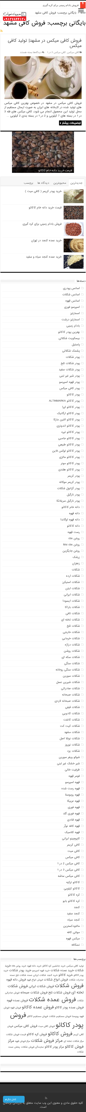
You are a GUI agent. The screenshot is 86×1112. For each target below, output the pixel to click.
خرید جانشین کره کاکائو (53, 966)
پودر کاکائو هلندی (69, 469)
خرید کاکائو (66, 975)
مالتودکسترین (71, 926)
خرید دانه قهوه (34, 966)
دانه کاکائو (73, 526)
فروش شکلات (69, 986)
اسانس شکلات (71, 294)
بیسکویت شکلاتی (69, 338)
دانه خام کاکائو (71, 507)
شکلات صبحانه (71, 694)
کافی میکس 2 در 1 (68, 863)
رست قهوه (74, 532)
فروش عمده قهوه (17, 1000)
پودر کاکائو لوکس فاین (66, 451)
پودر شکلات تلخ (70, 363)
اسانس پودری (71, 288)
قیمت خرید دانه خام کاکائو (55, 170)
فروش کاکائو (60, 1034)
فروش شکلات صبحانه (33, 992)
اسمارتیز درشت (71, 319)
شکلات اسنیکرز (71, 582)
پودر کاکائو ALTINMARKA (64, 401)
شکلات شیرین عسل (68, 682)
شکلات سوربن (71, 676)
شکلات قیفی (72, 707)
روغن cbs (74, 538)
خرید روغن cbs (19, 966)
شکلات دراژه (72, 644)
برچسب (28, 183)
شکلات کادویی (71, 713)
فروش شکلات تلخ (59, 992)
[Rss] (46, 1098)
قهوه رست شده (70, 788)
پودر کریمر (74, 476)
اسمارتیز (75, 313)
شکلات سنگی (72, 663)
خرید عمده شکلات (62, 970)
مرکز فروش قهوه (22, 1041)
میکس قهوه (73, 938)
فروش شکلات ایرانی (41, 986)
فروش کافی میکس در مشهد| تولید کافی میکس (45, 43)
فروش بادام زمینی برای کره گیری (61, 5)
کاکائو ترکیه (73, 882)
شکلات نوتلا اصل (70, 738)
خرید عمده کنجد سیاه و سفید (44, 257)
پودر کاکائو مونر (70, 463)
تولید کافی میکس (75, 966)
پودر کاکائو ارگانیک (68, 413)
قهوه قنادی (73, 820)
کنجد (77, 907)
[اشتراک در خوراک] (1, 31)
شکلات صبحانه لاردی (67, 701)
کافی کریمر (73, 845)
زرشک (76, 557)
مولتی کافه (73, 932)
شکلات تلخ (73, 626)
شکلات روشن (72, 651)
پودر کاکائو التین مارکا (66, 419)
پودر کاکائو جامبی (69, 438)
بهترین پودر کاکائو (69, 332)
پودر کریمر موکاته (69, 482)
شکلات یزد (73, 751)
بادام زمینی (73, 326)
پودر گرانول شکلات (68, 488)
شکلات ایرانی (72, 594)
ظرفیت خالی (72, 769)
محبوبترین (59, 183)
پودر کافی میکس (69, 388)
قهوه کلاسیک (72, 832)
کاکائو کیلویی (72, 888)
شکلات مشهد (72, 732)
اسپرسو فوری (72, 307)
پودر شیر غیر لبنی (69, 376)
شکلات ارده (73, 576)
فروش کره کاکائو (37, 1034)
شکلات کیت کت (70, 726)
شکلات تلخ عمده (18, 975)
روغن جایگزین (71, 551)
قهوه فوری (74, 807)
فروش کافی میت (46, 1026)
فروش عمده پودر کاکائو (69, 1007)
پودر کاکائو (73, 394)
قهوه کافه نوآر (72, 826)
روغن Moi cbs (71, 544)
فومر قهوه (74, 776)
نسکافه (75, 945)
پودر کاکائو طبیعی (69, 444)
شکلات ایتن (72, 588)
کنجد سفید (73, 913)
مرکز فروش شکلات (47, 1041)
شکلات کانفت (71, 719)
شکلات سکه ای (71, 657)
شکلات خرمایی (71, 638)
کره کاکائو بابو (71, 901)
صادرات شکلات (76, 980)
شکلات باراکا (72, 607)
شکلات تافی (73, 613)
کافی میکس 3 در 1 (56, 52)
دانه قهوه (74, 513)
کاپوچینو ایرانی (71, 838)
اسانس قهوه (72, 301)
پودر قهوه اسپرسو (69, 382)
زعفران (76, 563)
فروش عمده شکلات (52, 999)
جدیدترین (76, 183)
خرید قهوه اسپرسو (41, 970)
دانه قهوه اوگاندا (70, 519)
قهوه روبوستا (72, 794)
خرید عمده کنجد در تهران (46, 240)
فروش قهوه (15, 1008)
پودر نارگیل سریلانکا (68, 501)
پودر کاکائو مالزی (69, 457)
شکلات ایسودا (71, 601)
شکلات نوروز (72, 744)
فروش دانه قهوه (16, 979)
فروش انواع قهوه (35, 980)
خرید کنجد (52, 975)
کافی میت (74, 851)
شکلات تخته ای (70, 619)
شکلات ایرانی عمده (36, 975)
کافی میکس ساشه (69, 876)
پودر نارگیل (73, 494)
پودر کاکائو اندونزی (68, 426)
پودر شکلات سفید (69, 369)
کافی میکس (73, 52)
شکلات (76, 569)
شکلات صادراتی (70, 688)
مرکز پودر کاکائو (54, 1046)
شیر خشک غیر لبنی (68, 763)
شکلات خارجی (71, 632)
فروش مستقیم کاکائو (37, 1016)
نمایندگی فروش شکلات (32, 1047)
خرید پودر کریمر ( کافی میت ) (43, 191)
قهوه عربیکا (73, 801)
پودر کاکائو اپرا (71, 407)
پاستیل (76, 344)
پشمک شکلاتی (71, 351)
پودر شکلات (73, 357)
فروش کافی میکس (25, 1026)
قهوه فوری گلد (71, 813)
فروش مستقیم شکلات (60, 1016)
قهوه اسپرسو (72, 782)
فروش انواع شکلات (56, 979)
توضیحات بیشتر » (70, 122)
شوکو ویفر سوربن (69, 757)
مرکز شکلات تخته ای (74, 1041)
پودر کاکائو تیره (70, 432)
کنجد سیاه (73, 920)
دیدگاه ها (43, 183)
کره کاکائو (74, 895)
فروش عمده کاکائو (38, 1007)
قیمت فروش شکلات (16, 1034)
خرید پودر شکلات (20, 970)
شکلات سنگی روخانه (68, 669)
